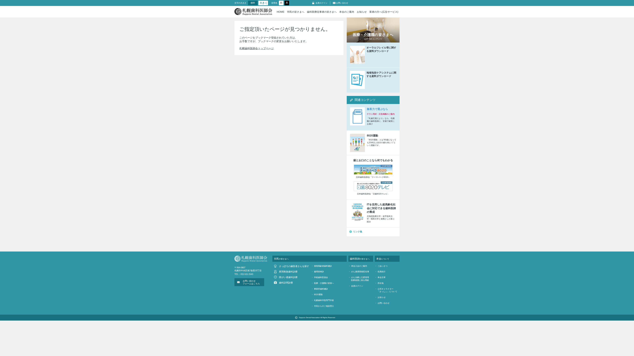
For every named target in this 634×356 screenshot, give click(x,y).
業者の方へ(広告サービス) (383, 11)
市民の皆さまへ (295, 11)
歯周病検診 (319, 271)
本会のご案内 (346, 11)
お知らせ (362, 11)
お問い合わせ (342, 3)
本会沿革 (382, 277)
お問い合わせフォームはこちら (251, 282)
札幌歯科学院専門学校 (324, 300)
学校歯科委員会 (321, 277)
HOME (280, 11)
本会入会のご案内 (359, 266)
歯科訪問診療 (286, 282)
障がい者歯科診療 (288, 277)
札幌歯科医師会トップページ (256, 48)
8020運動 (318, 294)
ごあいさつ (382, 266)
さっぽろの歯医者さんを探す (294, 266)
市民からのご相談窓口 (324, 306)
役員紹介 (382, 271)
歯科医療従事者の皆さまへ (322, 11)
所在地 (381, 283)
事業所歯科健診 (321, 289)
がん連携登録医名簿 (360, 271)
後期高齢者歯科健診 (323, 266)
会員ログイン (321, 3)
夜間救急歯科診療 (288, 271)
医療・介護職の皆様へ (324, 283)
